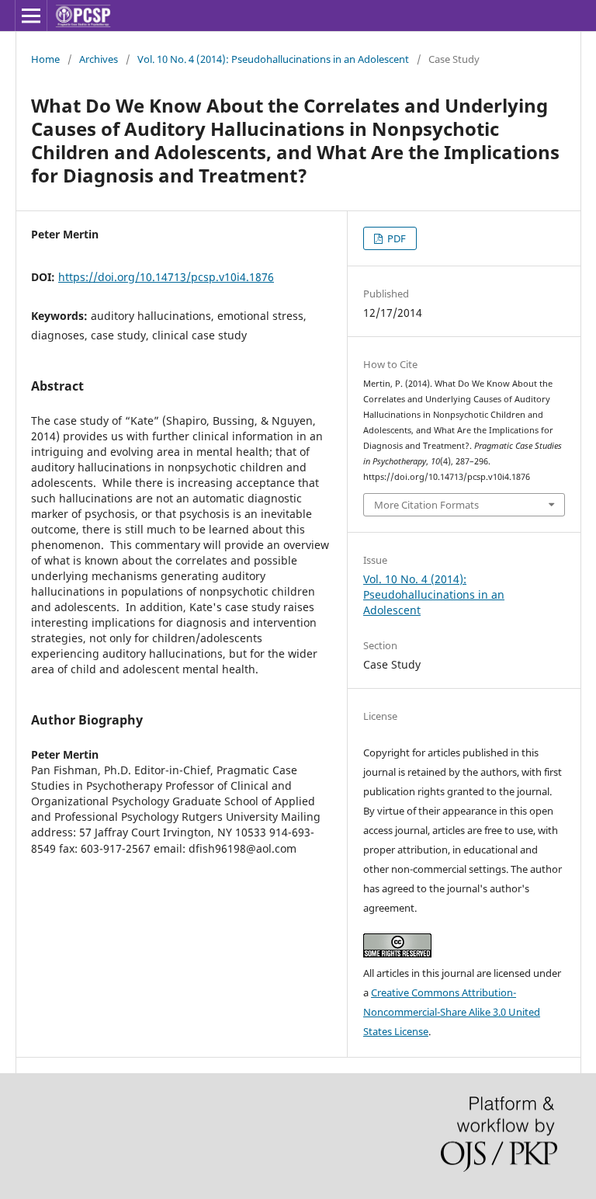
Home (45, 59)
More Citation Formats (426, 505)
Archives (98, 59)
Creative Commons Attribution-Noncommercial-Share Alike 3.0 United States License (451, 1011)
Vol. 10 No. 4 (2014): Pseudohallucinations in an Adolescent (273, 59)
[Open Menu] (31, 15)
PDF (395, 238)
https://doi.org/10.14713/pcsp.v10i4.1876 (166, 276)
